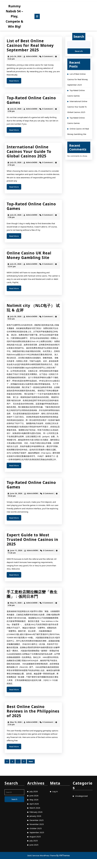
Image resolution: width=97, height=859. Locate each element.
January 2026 (35, 816)
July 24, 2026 (15, 56)
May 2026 (34, 799)
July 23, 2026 (15, 109)
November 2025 (37, 824)
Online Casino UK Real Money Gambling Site (29, 255)
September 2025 (37, 832)
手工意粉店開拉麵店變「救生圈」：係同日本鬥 (32, 594)
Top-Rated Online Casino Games (31, 100)
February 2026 (36, 812)
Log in (55, 791)
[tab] (37, 16)
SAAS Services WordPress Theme (41, 855)
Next (31, 761)
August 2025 (35, 836)
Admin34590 (31, 56)
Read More (15, 81)
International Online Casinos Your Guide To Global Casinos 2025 (29, 151)
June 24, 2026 (16, 493)
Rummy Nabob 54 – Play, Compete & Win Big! (14, 16)
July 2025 (34, 840)
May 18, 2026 (16, 722)
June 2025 (34, 844)
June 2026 (34, 795)
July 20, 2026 (15, 316)
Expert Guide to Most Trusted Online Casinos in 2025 (32, 539)
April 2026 (34, 803)
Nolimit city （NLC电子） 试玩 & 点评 (33, 308)
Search (79, 36)
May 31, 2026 (16, 603)
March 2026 (35, 808)
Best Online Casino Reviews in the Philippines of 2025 (33, 711)
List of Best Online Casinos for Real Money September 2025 (30, 45)
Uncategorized (81, 796)
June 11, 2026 (16, 550)
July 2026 (34, 791)
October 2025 (36, 828)
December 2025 (37, 820)
